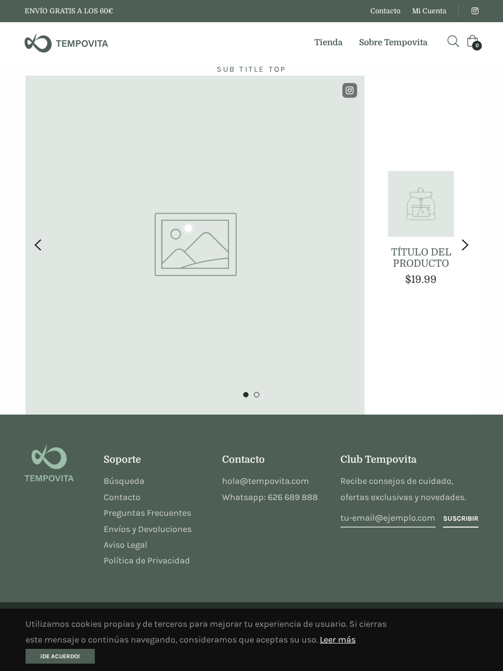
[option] (251, 245)
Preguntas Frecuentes (147, 512)
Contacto (385, 11)
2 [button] (256, 394)
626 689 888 (293, 497)
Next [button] (465, 245)
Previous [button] (38, 245)
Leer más (338, 639)
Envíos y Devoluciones (148, 529)
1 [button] (246, 394)
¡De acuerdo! (60, 656)
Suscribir (460, 518)
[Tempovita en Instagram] (474, 11)
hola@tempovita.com (265, 480)
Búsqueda (124, 480)
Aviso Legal (125, 544)
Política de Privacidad (147, 560)
